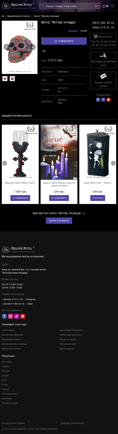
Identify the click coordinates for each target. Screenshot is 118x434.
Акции (5, 375)
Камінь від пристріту (70, 334)
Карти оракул (67, 348)
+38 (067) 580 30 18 (13, 303)
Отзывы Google (10, 403)
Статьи (5, 389)
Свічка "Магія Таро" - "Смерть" (98, 182)
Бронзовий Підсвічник (71, 330)
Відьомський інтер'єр (18, 16)
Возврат (6, 371)
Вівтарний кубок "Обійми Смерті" (20, 182)
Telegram (31, 299)
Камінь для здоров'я (12, 334)
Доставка (7, 361)
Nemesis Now (62, 101)
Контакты (7, 398)
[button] (7, 47)
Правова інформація (72, 423)
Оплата (6, 366)
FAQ (4, 380)
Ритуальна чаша (68, 344)
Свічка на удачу (68, 339)
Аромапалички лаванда (14, 344)
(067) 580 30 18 (103, 22)
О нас (5, 384)
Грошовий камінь (11, 339)
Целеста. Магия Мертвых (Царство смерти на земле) (59, 184)
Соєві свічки (8, 330)
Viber (30, 303)
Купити (99, 198)
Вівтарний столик (11, 348)
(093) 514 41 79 (103, 27)
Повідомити (66, 41)
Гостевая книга (10, 393)
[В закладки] (64, 51)
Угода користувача (13, 423)
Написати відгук (59, 220)
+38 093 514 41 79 (12, 299)
